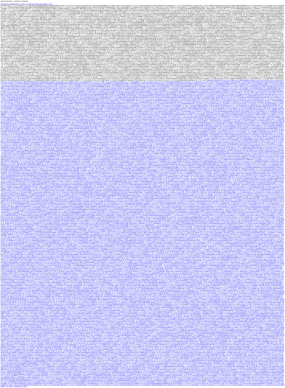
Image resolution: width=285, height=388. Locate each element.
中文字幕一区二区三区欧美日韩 (128, 111)
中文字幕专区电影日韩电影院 (88, 189)
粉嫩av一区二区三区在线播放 (109, 81)
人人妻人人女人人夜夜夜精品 (196, 178)
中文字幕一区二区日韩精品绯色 (221, 81)
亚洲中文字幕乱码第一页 (167, 139)
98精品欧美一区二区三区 (263, 159)
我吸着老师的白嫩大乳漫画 (148, 187)
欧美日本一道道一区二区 (157, 229)
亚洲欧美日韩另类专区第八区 (165, 220)
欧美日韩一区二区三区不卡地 (238, 91)
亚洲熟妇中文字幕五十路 (160, 195)
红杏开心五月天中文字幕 (26, 176)
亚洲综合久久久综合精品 (231, 242)
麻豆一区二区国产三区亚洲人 (225, 164)
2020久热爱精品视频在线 (93, 209)
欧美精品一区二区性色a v (180, 226)
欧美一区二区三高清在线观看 (32, 200)
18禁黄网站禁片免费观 (53, 159)
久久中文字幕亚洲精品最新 (128, 133)
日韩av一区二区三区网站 (64, 235)
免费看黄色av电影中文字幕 (233, 212)
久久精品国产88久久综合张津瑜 (263, 156)
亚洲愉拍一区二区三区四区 (79, 231)
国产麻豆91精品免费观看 (47, 203)
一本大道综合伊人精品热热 (200, 120)
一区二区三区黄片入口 (236, 195)
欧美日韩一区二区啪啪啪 (153, 105)
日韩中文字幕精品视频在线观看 (98, 195)
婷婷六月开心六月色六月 (14, 189)
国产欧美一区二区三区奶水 (264, 95)
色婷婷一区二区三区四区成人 (133, 228)
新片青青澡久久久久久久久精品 (13, 190)
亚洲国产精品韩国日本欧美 (129, 195)
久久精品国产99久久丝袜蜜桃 (123, 88)
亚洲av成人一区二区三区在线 (19, 192)
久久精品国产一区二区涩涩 (51, 162)
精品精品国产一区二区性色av (89, 238)
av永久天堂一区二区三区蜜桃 (166, 170)
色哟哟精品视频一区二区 (210, 123)
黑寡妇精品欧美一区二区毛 (44, 89)
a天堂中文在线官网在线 (54, 176)
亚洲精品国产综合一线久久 (264, 100)
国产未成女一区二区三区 (117, 142)
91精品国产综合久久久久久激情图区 (10, 212)
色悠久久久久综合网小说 (112, 144)
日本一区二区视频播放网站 (17, 109)
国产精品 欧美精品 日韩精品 (274, 127)
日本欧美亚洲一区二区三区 (8, 134)
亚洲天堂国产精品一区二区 (97, 232)
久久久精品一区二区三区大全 (112, 232)
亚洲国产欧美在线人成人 (14, 131)
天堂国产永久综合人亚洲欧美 (138, 156)
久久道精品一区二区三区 (169, 142)
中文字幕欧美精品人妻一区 (173, 137)
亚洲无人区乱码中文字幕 (118, 178)
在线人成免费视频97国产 (77, 136)
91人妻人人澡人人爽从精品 (24, 159)
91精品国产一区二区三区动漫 (22, 120)
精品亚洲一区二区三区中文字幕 (204, 81)
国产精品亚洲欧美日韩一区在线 (214, 127)
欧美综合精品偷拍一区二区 (25, 242)
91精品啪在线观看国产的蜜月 (176, 109)
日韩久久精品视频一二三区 (28, 102)
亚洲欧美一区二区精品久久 (104, 179)
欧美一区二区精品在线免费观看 (41, 214)
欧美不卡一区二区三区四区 (139, 215)
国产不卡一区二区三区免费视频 (120, 196)
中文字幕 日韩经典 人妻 (127, 86)
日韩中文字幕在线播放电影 (259, 182)
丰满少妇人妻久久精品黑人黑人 (187, 229)
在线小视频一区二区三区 (197, 154)
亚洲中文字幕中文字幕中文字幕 (88, 95)
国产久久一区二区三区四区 (223, 221)
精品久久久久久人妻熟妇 (113, 111)
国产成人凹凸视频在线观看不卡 (107, 215)
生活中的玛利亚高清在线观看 (209, 170)
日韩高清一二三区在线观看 (211, 154)
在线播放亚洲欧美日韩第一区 (105, 220)
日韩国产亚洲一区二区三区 (153, 139)
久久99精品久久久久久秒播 (153, 150)
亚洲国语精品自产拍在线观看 (71, 168)
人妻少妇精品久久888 (183, 181)
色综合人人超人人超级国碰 (137, 102)
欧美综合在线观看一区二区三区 (151, 145)
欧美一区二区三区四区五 (33, 136)
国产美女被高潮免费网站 (184, 86)
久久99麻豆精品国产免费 (221, 95)
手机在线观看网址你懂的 (67, 147)
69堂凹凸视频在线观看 (13, 170)
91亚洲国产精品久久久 (255, 105)
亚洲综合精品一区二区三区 (46, 204)
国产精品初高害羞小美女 (123, 114)
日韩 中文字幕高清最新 (36, 179)
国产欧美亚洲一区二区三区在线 (105, 95)
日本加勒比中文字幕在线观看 (124, 240)
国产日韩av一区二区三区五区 (177, 141)
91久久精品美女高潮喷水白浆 (89, 196)
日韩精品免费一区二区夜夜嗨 (225, 123)
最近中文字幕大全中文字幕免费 (120, 214)
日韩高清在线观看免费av (158, 182)
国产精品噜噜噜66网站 (66, 170)
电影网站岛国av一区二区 (88, 109)
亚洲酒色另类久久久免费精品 (218, 139)
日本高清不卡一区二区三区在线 (236, 130)
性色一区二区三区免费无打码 (47, 223)
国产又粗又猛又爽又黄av (82, 154)
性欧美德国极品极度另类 (43, 182)
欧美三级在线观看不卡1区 (65, 125)
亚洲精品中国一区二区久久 (237, 207)
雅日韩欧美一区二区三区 (122, 91)
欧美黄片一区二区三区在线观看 (196, 114)
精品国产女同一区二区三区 (114, 161)
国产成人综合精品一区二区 (111, 128)
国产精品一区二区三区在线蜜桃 (76, 215)
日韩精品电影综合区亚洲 (40, 153)
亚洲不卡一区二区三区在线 (89, 212)
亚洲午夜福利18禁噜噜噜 (53, 154)
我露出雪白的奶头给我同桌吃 (156, 123)
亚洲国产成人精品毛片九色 (144, 111)
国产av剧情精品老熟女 (191, 141)
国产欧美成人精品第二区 (10, 195)
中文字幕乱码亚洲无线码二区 (136, 214)
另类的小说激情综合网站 (266, 81)
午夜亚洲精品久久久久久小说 (47, 226)
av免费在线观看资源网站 (214, 223)
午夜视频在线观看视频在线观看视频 (91, 182)
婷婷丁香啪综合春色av (120, 95)
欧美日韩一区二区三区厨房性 (55, 95)
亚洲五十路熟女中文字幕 (139, 120)
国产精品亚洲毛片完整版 (213, 119)
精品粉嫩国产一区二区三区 (179, 167)
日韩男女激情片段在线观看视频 (200, 134)
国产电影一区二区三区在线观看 (145, 94)
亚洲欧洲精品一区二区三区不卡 (125, 207)
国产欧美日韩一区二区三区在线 (129, 116)
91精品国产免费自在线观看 (248, 147)
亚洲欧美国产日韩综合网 (18, 184)
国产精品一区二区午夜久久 (182, 150)
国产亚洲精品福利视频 (199, 201)
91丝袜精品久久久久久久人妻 (190, 189)
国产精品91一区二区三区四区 (145, 189)
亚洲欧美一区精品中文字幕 (210, 105)
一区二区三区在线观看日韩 (195, 105)
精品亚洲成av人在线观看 (25, 86)
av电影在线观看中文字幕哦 (46, 187)
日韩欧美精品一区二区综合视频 (239, 170)
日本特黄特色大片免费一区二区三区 (231, 142)
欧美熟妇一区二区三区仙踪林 (28, 182)
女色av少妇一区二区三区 (250, 153)
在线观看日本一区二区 (59, 137)
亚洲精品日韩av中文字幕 (46, 165)
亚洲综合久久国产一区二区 (153, 240)
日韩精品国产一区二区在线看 (153, 201)
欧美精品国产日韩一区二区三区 (168, 88)
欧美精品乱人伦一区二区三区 (48, 122)
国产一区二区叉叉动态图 (131, 109)
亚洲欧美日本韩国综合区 (233, 156)
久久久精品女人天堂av (179, 113)
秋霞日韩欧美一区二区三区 (88, 83)
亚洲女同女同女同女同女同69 (139, 127)
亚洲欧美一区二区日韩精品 (31, 109)
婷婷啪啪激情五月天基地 (213, 148)
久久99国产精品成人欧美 (111, 168)
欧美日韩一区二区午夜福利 (167, 145)
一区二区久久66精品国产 (13, 114)
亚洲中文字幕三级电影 (72, 193)
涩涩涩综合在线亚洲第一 (13, 92)
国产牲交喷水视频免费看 (245, 242)
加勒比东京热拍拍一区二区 (220, 109)
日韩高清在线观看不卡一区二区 (28, 206)
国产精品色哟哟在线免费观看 (173, 81)
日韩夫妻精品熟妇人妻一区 (133, 99)
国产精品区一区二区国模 (270, 181)
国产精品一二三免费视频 (66, 128)
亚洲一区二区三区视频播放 (105, 153)
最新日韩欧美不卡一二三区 (169, 215)
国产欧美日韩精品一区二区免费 (170, 210)
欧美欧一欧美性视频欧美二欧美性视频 (220, 232)
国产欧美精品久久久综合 (126, 119)
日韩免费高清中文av (169, 214)
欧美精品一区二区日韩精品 (63, 122)
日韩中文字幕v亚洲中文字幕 (42, 234)
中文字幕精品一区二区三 (110, 198)
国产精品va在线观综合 (57, 168)
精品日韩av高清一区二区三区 (174, 204)
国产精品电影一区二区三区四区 (21, 201)
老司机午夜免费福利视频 (193, 99)
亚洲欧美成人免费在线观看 (40, 176)
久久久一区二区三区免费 (217, 204)
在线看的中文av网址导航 (165, 153)
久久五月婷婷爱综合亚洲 (136, 136)
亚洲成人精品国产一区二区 (21, 148)
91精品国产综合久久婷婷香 (10, 95)
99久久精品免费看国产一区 (177, 106)
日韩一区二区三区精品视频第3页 (216, 85)
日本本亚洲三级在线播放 (194, 167)
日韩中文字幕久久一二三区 (97, 128)
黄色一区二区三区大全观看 (262, 142)
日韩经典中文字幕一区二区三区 (175, 242)
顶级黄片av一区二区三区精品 (62, 198)
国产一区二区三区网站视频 (221, 89)
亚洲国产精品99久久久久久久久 (272, 234)
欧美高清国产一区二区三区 (124, 167)
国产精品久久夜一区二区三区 (171, 133)
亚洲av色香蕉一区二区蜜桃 (147, 179)
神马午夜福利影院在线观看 (179, 125)
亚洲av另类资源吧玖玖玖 (129, 229)
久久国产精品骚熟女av (215, 134)
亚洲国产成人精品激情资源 (24, 128)
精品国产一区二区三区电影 (249, 103)
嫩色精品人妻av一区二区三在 (165, 108)
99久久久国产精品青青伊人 (97, 148)
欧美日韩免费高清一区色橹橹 (120, 238)
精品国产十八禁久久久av (76, 220)
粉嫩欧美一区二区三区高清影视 (254, 234)
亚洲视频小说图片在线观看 (250, 141)
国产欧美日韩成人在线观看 (169, 148)
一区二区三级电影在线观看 (129, 234)
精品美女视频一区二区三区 (42, 196)
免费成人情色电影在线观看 (38, 195)
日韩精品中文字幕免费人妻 (141, 86)
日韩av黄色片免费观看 (221, 228)
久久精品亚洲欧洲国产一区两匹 (91, 106)
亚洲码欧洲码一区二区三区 (230, 120)
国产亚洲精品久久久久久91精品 (142, 186)
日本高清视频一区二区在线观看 (150, 153)
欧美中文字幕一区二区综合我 (96, 186)
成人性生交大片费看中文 (12, 228)
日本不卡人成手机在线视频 (87, 89)
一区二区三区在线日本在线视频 (79, 122)
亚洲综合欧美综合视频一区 (157, 193)
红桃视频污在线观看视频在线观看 (167, 203)
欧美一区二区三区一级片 (136, 108)
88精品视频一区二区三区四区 (237, 83)
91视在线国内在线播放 (169, 164)
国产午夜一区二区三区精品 (108, 88)
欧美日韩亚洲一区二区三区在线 (13, 238)
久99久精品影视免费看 (55, 173)
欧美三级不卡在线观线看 (61, 215)
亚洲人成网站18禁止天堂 (33, 167)
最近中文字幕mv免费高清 (10, 154)
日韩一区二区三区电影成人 (121, 136)
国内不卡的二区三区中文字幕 (255, 164)
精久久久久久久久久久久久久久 (220, 141)
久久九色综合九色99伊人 (255, 162)
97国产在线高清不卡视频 (7, 161)
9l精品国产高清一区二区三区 (184, 203)
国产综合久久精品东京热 (54, 114)
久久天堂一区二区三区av (236, 172)
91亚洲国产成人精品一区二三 (60, 85)
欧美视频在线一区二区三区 (202, 137)
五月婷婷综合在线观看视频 (264, 151)
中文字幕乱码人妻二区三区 (204, 231)
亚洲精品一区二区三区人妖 (155, 164)
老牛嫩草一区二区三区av (231, 85)
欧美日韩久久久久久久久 (115, 218)
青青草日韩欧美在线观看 (209, 128)
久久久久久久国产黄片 (205, 212)
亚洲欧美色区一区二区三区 (81, 147)
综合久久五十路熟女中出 (248, 189)
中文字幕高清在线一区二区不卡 (177, 100)
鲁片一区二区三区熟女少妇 (39, 141)
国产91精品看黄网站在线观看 (94, 235)
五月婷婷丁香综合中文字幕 (65, 133)
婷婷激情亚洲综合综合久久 (196, 214)
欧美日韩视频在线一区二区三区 (44, 137)
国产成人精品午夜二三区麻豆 (225, 237)
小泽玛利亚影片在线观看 (207, 238)
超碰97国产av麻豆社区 (67, 153)
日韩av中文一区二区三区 (276, 159)
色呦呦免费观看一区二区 (275, 200)
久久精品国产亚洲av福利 (39, 86)
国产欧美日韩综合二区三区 (218, 106)
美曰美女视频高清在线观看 (109, 103)
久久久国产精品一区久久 (14, 116)
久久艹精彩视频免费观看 (158, 144)
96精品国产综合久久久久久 (82, 176)
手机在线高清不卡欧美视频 (248, 184)
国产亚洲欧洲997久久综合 (181, 105)
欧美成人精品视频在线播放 (275, 178)
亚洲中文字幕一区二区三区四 (275, 106)
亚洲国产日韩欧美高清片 (143, 131)
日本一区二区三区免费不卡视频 (174, 144)
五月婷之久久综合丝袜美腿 (184, 162)
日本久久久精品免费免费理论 (19, 164)
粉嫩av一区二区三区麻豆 (192, 176)
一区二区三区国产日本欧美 (161, 173)
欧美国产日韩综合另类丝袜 (257, 102)
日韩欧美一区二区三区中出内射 (271, 162)
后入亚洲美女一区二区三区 (192, 158)
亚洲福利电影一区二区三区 (270, 209)
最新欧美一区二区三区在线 (204, 159)
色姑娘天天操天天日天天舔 (90, 203)
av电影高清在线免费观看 (236, 153)
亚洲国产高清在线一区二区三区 (17, 209)
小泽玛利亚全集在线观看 (161, 196)
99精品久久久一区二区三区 (9, 91)
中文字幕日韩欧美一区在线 (257, 134)
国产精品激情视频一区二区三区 (262, 109)
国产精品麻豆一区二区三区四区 (62, 136)
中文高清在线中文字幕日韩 (136, 91)
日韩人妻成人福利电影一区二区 (79, 198)
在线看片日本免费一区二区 (204, 144)
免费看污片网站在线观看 (46, 83)
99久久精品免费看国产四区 (115, 85)
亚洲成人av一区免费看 (45, 123)
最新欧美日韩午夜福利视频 (22, 179)
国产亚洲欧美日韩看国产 (50, 133)
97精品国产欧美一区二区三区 (60, 221)
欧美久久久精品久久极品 (248, 142)
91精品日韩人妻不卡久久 (261, 92)
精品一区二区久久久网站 (142, 193)
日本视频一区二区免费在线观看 (106, 108)
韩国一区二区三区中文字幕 (172, 229)
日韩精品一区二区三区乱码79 (271, 83)
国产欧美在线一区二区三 (150, 220)
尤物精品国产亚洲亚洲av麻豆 (62, 151)
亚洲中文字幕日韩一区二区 (242, 86)
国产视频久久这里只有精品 (246, 215)
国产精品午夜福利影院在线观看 (81, 127)
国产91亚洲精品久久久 (181, 237)
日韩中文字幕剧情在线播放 (118, 158)
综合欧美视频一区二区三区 (24, 154)
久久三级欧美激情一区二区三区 (193, 113)
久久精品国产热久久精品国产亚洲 (269, 122)
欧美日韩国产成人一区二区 (123, 154)
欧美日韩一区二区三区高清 (80, 100)
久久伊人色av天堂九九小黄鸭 (251, 114)
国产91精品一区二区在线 (181, 117)
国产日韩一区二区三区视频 (227, 80)
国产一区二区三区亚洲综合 (30, 172)
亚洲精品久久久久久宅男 (188, 193)
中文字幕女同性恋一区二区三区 (102, 187)
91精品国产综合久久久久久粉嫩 (91, 184)
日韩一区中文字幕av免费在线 (21, 229)
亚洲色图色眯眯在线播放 (195, 217)
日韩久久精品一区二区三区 (16, 123)
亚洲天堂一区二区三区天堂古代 (140, 148)
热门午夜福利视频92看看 (124, 168)
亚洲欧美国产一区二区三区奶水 (167, 130)
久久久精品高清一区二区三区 (209, 111)
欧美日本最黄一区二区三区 (167, 117)
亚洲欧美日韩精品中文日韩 (31, 123)
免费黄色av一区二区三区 (29, 168)
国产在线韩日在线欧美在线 (121, 106)
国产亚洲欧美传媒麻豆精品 (146, 95)
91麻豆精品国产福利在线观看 (30, 106)
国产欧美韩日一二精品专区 (18, 119)
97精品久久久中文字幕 (61, 179)
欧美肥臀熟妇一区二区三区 (151, 91)
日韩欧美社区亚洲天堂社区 (246, 144)
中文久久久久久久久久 (248, 161)
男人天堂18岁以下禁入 (201, 193)
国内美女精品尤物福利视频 (108, 217)
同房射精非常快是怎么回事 (92, 105)
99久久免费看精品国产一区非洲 (202, 165)
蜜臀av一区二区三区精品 (27, 131)
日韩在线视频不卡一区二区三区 (223, 209)
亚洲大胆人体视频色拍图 (108, 224)
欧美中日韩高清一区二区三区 (11, 153)
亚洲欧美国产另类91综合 (12, 176)
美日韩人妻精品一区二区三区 (268, 196)
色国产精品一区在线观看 (63, 217)
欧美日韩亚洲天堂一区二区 (110, 130)
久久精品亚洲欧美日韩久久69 (198, 102)
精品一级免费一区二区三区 (263, 238)
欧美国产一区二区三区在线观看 (260, 242)
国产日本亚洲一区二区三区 (35, 88)
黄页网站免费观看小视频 (203, 198)
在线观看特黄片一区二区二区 (199, 148)
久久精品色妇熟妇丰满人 (229, 193)
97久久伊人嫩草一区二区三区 (136, 226)
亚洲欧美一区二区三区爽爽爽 (220, 159)
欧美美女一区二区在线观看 (170, 147)
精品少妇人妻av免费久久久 (244, 127)
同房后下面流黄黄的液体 (246, 109)
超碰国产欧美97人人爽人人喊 (62, 130)
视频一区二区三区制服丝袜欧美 (176, 158)
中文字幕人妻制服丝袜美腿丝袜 (20, 108)
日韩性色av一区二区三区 (144, 137)
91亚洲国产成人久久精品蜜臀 (268, 113)
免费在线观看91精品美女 (99, 111)
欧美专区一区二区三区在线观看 (232, 92)
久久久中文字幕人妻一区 (224, 117)
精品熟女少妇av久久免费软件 (60, 212)
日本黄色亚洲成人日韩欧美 (139, 190)
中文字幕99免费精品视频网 (110, 120)
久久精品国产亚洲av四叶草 (39, 154)
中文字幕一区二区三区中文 (82, 139)
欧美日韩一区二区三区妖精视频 (173, 159)
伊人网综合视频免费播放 (136, 170)
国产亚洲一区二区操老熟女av (43, 181)
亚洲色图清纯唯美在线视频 (252, 97)
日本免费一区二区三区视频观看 (117, 94)
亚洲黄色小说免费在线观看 (17, 151)
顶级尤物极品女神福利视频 (39, 240)
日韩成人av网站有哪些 (75, 85)
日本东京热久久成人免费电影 (186, 147)
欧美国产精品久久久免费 (251, 218)
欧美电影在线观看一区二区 (85, 116)
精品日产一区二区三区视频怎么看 (80, 195)
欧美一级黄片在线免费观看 (91, 172)
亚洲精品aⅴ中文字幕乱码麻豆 (207, 176)
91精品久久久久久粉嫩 (80, 81)
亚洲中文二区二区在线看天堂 (19, 231)
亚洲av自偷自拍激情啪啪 (220, 240)
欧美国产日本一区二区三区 (24, 240)
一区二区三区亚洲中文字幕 (109, 167)
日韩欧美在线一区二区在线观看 (240, 162)
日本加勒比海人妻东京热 (21, 134)
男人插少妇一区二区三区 (155, 142)
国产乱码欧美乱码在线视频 (211, 181)
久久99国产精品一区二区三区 (215, 131)
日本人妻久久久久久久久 (222, 196)
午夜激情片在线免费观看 (235, 95)
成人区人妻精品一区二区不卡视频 (77, 224)
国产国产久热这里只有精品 (252, 81)
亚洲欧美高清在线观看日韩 (170, 122)
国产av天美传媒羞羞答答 (254, 237)
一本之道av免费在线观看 (162, 224)
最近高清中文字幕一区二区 (172, 198)
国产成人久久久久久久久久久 (169, 201)
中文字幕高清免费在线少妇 (264, 131)
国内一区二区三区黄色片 (84, 161)
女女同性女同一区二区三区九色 (128, 151)
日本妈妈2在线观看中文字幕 (201, 210)
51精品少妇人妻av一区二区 (261, 144)
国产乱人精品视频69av (67, 141)
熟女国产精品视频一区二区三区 (146, 97)
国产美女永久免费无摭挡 (192, 136)
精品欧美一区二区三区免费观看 (29, 193)
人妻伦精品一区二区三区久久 (85, 92)
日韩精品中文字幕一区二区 (123, 175)
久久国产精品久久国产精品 (136, 238)
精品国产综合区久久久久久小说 (55, 158)
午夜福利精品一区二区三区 (145, 223)
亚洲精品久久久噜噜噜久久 (222, 172)
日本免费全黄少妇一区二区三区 (175, 111)
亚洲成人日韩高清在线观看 (36, 133)
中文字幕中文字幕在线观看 (157, 85)
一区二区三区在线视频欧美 (78, 91)
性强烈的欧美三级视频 (52, 175)
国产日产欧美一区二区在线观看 (184, 130)
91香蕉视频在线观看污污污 (127, 182)
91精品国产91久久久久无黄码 (205, 94)
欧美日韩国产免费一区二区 (267, 97)
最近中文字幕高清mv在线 (222, 99)
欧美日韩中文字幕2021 (135, 224)
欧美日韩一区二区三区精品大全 (256, 221)
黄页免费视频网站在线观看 (114, 195)
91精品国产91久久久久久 (56, 116)
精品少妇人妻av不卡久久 (78, 226)
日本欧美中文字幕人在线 (44, 193)
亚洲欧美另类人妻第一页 (31, 130)
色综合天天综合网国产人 (104, 223)
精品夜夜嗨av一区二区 (66, 127)
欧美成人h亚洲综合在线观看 (39, 159)
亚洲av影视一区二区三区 (155, 148)
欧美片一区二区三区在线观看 (138, 114)
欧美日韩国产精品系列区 (40, 92)
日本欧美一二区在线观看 (267, 116)
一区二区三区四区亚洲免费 (244, 148)
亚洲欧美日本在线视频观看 (35, 231)
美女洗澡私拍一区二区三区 (162, 179)
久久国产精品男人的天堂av (245, 133)
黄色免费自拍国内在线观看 (86, 193)
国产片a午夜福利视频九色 (111, 164)
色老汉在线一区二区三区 (8, 232)
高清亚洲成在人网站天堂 (109, 154)
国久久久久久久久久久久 (97, 141)
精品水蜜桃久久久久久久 (123, 81)
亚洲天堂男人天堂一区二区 (180, 153)
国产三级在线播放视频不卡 (23, 144)
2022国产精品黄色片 (131, 94)
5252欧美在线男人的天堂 (59, 117)
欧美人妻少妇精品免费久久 (111, 162)
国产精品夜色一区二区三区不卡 (113, 229)
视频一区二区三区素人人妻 (36, 145)
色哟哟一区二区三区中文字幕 (54, 161)
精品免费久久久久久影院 (111, 127)
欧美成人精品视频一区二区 (204, 229)
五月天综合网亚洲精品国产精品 (62, 237)
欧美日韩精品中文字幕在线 (123, 217)
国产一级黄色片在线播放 (276, 210)
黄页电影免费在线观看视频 (97, 86)
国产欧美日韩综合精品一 (60, 204)
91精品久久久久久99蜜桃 (123, 102)
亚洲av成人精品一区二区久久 (267, 195)
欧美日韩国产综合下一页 (165, 91)
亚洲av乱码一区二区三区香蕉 (71, 95)
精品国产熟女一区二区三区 (193, 187)
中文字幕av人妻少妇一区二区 (160, 92)
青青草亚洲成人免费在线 (196, 181)
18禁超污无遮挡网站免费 (166, 168)
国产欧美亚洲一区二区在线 (68, 114)
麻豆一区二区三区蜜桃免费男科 (146, 141)
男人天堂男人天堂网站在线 (109, 114)
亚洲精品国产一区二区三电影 (108, 145)
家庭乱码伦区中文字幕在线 (238, 113)
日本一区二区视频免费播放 (51, 164)
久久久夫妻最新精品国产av (140, 164)
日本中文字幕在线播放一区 (28, 196)
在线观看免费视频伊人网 (193, 172)
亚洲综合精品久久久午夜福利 (252, 226)
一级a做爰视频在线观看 (103, 206)
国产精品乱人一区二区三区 (94, 175)
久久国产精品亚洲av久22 (243, 206)
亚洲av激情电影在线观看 (7, 229)
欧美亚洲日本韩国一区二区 (217, 103)
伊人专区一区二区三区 (8, 133)
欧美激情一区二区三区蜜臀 (139, 88)
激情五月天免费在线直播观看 (191, 212)
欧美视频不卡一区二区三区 (14, 198)
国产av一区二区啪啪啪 (163, 106)
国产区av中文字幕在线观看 (162, 97)
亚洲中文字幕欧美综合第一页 (118, 117)
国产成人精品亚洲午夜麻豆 (236, 226)
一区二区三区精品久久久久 (276, 154)
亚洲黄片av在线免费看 (90, 156)
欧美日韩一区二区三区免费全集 (250, 203)
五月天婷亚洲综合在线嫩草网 (178, 95)
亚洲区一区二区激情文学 (67, 139)
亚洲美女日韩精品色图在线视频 (195, 125)
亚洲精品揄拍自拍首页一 (203, 106)
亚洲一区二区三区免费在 (213, 150)
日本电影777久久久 (79, 105)
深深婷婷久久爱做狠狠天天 (190, 159)
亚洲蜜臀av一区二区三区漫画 (27, 243)
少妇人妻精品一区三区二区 (44, 168)
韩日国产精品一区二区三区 (247, 136)
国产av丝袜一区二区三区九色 (19, 88)
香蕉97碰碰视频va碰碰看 (52, 134)
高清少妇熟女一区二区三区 (277, 147)
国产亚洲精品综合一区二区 (76, 108)
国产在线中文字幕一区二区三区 (230, 178)
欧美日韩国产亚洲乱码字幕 (131, 137)
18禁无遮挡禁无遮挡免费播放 (269, 105)
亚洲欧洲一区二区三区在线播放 (34, 127)
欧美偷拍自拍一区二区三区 (165, 238)
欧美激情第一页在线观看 (190, 179)
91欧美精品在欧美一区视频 (276, 161)
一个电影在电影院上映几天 (215, 120)
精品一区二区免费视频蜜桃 (103, 89)
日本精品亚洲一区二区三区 (162, 99)
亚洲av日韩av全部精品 (30, 89)
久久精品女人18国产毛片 (182, 128)
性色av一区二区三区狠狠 (275, 120)
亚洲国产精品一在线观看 (95, 133)
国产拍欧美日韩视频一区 (80, 175)
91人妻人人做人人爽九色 (201, 200)
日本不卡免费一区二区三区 (93, 170)
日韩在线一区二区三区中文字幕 (258, 80)
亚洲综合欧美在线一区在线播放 (80, 232)
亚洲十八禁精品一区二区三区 (203, 192)
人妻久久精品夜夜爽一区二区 (97, 234)
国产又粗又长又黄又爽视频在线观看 (127, 192)
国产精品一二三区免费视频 (37, 120)
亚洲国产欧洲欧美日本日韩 (130, 231)
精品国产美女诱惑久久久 (159, 232)
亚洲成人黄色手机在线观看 (76, 206)
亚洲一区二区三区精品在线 (88, 218)
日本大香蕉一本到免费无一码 (210, 145)
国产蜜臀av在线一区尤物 (275, 144)
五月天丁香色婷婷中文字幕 (21, 94)
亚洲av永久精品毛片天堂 (271, 214)
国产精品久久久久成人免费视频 (172, 193)
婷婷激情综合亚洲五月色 (106, 106)
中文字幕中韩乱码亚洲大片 (242, 105)
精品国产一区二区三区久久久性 (22, 161)
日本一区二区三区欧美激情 (57, 196)
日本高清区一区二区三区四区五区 (51, 147)
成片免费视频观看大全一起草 (92, 217)
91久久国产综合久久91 (52, 86)
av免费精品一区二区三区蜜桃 (112, 86)
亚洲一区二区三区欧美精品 (104, 178)
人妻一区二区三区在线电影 (99, 161)
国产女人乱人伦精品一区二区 (221, 94)
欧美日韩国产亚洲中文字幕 (257, 186)
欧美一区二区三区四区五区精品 (37, 94)
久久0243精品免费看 (6, 108)
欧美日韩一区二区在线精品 (225, 224)
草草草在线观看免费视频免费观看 (99, 94)
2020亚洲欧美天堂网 (40, 175)
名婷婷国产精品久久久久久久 (68, 94)
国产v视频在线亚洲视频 (100, 193)
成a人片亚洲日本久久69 (61, 203)
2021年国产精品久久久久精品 (50, 88)
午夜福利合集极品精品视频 (194, 108)
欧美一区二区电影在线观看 (42, 189)
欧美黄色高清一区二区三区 (149, 106)
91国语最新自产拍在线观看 (16, 113)
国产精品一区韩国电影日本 (223, 91)
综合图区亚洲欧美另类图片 (181, 170)
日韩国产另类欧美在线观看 (39, 139)
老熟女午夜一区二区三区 (103, 203)
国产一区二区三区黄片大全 (269, 99)
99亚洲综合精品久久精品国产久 (108, 102)
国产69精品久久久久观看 (75, 99)
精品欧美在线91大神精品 (33, 165)
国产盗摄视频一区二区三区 (176, 94)
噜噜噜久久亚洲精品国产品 (200, 122)
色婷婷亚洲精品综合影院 (46, 200)
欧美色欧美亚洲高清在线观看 (156, 198)
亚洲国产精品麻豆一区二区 (265, 85)
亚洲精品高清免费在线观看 (15, 99)
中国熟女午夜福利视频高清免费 (17, 167)
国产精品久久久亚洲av (68, 192)
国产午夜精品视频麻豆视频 (221, 175)
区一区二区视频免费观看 (150, 108)
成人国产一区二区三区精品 (215, 200)
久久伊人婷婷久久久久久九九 (67, 86)
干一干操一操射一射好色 (247, 92)
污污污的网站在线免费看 (158, 137)
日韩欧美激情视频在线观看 (24, 105)
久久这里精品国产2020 (203, 133)
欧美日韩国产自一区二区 (183, 88)
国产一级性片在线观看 (98, 168)
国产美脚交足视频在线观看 (15, 218)
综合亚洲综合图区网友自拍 (13, 175)
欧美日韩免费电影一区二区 (77, 113)
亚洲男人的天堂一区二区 (137, 175)
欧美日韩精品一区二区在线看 (115, 92)
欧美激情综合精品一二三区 (31, 226)
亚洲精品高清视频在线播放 (146, 158)
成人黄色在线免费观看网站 (268, 167)
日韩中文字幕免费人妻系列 (132, 178)
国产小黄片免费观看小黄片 (9, 240)
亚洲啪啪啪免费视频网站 (61, 224)
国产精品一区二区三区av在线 (171, 165)
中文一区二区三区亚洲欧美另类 (48, 167)
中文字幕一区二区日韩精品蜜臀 (171, 186)
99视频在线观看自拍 (212, 162)
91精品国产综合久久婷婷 (7, 148)
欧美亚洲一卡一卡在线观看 (125, 164)
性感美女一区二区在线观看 (167, 119)
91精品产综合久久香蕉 (65, 97)
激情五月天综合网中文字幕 (223, 217)
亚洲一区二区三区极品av (188, 204)
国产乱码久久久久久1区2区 (67, 120)
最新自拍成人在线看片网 (216, 133)
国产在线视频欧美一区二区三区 (252, 116)
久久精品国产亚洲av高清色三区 (112, 122)
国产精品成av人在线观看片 (111, 159)
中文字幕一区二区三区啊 (8, 144)
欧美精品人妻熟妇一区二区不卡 (172, 103)
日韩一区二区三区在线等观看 (104, 189)
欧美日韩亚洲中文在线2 (238, 111)
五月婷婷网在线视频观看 (123, 176)
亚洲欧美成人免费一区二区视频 (239, 221)
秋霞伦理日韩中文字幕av (174, 92)
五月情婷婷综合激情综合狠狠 (162, 95)
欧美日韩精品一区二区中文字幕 (255, 91)
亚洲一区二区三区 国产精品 (207, 95)
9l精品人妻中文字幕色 (123, 130)
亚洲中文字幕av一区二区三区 (75, 106)
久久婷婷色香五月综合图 (45, 106)
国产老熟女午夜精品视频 (29, 85)
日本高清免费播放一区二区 (30, 99)
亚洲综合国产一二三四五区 (208, 91)
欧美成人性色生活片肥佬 (60, 142)
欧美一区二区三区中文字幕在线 (19, 103)
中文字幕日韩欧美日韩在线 (169, 102)
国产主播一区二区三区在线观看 (59, 99)
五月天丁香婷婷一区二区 (134, 153)
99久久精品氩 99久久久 (11, 186)
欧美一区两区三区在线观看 (46, 142)
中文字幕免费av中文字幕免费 (148, 178)
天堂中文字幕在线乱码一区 (192, 234)
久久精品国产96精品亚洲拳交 (263, 184)
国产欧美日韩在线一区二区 (200, 156)
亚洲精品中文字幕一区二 (204, 141)
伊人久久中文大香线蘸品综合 (160, 161)
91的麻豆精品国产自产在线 (270, 170)
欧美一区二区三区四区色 (120, 172)
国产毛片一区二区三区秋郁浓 (75, 179)
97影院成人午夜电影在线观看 (141, 200)
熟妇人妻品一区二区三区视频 (12, 102)
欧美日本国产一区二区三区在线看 (81, 97)
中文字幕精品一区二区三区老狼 (265, 176)
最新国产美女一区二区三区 (64, 167)
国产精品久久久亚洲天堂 (53, 170)
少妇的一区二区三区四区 (161, 109)
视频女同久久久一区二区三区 (240, 108)
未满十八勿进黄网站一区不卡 (45, 172)
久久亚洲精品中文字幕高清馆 (210, 168)
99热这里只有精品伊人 (247, 235)
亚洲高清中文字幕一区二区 (120, 153)
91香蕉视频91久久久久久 (91, 153)
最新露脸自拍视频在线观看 (68, 176)
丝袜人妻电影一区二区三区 (155, 86)
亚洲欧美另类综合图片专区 (182, 145)
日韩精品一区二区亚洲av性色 (228, 148)
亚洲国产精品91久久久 (104, 142)
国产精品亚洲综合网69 (26, 139)
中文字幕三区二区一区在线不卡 (206, 83)
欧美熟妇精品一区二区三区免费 (192, 111)
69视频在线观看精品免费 (187, 103)
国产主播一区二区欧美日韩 (273, 190)
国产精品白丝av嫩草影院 (264, 89)
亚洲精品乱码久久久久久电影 (102, 117)
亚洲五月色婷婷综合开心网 (37, 201)
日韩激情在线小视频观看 (127, 147)
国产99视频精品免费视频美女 (69, 161)
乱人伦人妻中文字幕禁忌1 (173, 223)
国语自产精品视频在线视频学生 (62, 165)
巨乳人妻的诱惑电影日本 (116, 137)
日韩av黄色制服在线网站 (236, 196)
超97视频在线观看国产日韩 (180, 114)
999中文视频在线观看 (41, 97)
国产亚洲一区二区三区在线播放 (81, 134)
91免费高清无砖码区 (156, 186)
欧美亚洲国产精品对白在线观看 (266, 217)
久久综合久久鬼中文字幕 (87, 85)
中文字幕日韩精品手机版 (261, 120)
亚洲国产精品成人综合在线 (75, 203)
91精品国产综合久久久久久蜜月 (262, 193)
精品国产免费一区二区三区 (223, 97)
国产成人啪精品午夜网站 (148, 228)
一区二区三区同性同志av (211, 88)
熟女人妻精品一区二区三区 (47, 215)
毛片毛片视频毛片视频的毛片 (137, 150)
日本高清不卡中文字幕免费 (72, 181)
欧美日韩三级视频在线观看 (22, 133)
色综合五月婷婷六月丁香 (206, 234)
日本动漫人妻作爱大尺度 (143, 231)
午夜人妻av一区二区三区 (166, 105)
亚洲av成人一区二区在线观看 (223, 100)
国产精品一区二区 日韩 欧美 (39, 158)
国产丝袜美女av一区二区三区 (122, 125)
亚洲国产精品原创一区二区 (267, 224)
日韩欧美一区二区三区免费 (255, 150)
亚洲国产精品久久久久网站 (233, 147)
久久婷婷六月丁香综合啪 (237, 100)
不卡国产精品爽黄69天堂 (83, 94)
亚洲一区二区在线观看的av (223, 113)
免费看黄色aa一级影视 (95, 114)
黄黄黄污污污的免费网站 (81, 144)
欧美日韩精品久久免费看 (227, 134)
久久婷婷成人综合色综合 (13, 193)
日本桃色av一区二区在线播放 (15, 83)
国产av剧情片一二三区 (54, 92)
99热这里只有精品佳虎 (178, 91)
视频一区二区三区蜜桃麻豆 (266, 137)
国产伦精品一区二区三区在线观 (63, 226)
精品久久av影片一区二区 (239, 224)
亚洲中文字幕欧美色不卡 (174, 116)
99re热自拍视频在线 (127, 100)
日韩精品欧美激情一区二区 (154, 162)
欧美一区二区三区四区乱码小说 (235, 151)
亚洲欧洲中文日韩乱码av (224, 181)
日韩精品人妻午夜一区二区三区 (156, 81)
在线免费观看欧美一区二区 (70, 116)
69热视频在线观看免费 (36, 91)
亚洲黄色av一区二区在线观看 (248, 131)
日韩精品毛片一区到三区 (260, 215)
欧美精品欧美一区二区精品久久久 (111, 133)
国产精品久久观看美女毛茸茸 (94, 165)
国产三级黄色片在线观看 (192, 95)
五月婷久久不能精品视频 (186, 186)
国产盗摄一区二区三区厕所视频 (244, 193)
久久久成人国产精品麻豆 (62, 113)
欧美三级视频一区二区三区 (151, 167)
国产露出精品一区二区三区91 (16, 178)
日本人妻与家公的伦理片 (268, 237)
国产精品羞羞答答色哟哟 (203, 92)
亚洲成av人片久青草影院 (251, 158)
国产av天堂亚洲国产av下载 (110, 165)
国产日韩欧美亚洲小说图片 (228, 190)
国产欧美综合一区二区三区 (50, 100)
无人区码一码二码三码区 (93, 125)
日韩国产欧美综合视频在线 (105, 238)
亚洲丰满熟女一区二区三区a (98, 134)
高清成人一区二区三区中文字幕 (10, 173)
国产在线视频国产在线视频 (157, 131)
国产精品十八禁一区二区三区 (209, 108)
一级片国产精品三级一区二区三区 (179, 178)
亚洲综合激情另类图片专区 (151, 130)
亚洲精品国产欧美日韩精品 (32, 224)
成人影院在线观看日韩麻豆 (75, 102)
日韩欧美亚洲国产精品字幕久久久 (110, 151)
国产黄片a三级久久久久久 (184, 148)
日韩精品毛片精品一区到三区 (135, 172)
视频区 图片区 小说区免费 (54, 148)
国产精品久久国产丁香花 (260, 235)
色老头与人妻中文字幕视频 (209, 220)
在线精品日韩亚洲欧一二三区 (195, 153)
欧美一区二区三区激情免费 (271, 164)
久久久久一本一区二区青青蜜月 (15, 204)
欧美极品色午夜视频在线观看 (178, 97)
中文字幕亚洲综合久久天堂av (259, 127)
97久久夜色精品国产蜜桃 (255, 88)
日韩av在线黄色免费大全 (107, 136)
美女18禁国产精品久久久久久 (116, 204)
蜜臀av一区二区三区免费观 (24, 162)
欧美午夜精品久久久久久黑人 (195, 224)
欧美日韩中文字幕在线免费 (259, 229)
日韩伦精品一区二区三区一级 (94, 130)
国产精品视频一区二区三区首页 (171, 120)
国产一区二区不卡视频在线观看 (48, 209)
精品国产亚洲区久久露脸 (17, 89)
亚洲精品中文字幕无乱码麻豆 (176, 83)
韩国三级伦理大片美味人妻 (241, 150)
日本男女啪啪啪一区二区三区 (144, 144)
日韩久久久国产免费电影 (60, 102)
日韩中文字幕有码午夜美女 (24, 141)
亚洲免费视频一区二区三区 (224, 108)
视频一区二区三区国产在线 (51, 103)
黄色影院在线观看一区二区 (25, 95)
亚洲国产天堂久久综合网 (273, 223)
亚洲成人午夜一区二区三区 (252, 111)
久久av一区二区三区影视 (267, 204)
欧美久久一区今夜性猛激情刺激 (121, 156)
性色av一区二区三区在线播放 (181, 217)
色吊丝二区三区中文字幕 (195, 168)
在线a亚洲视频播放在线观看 (126, 162)
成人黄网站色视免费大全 (142, 142)
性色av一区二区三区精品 (141, 198)
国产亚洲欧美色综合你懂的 (253, 113)
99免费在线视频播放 (237, 114)
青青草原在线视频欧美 (207, 89)
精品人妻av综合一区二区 (181, 164)
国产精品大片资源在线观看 (122, 108)
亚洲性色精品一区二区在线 (213, 206)
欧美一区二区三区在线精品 (100, 92)
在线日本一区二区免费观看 (198, 86)
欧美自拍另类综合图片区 (258, 148)
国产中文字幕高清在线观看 (65, 103)
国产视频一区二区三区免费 (129, 181)
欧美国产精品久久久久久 (178, 187)
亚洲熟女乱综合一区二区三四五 (58, 182)
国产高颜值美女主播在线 (101, 85)
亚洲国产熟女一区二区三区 (235, 176)
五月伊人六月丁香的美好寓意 (102, 228)
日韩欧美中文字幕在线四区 (67, 144)
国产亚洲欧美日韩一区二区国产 (159, 192)
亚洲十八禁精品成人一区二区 (138, 125)
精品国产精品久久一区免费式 (71, 111)
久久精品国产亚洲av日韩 (79, 103)
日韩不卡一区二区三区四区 (234, 179)
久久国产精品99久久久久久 (227, 86)
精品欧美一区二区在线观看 (31, 223)
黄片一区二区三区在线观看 (16, 210)
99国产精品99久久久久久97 (154, 156)
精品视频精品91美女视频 (170, 123)
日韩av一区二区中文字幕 (181, 214)
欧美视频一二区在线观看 (144, 192)
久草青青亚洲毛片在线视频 (222, 83)
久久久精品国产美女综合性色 (124, 235)
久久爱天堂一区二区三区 (150, 217)
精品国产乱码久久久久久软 (250, 89)
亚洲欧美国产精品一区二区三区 (124, 103)
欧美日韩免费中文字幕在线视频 (10, 86)
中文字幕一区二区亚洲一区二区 (76, 142)
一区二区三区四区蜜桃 (208, 240)
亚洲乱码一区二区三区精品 (236, 99)
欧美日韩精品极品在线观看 (73, 218)
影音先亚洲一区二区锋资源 (251, 94)
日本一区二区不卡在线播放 (241, 88)
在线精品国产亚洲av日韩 (34, 81)
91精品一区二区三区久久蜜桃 (237, 220)
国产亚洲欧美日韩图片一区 (109, 235)
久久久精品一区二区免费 (11, 181)
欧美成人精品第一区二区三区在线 (114, 141)
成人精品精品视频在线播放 (219, 151)
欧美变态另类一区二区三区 (122, 150)
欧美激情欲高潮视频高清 (205, 116)
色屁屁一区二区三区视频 (13, 196)
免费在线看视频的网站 (233, 144)
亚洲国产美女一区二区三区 (173, 232)
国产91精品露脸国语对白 (216, 92)
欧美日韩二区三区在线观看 (68, 154)
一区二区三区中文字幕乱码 (27, 212)
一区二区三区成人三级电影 (198, 215)
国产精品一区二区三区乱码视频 (202, 130)
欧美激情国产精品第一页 (255, 145)
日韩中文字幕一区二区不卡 (275, 92)
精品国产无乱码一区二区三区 (272, 134)
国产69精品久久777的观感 (120, 220)
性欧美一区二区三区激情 (66, 134)
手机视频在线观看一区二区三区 (16, 100)
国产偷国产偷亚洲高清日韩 (94, 224)
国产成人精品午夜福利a (100, 131)
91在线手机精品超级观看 (207, 167)
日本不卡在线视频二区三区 (90, 108)
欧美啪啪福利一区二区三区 (184, 134)
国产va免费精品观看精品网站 (46, 130)
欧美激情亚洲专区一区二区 (274, 182)
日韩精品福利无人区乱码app (242, 134)
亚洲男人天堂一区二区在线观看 (201, 139)
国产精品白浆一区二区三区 (96, 122)
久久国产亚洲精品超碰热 (253, 128)
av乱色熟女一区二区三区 (8, 111)
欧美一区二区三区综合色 (204, 151)
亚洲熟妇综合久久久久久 (271, 221)
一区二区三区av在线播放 (250, 172)
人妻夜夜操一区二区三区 (90, 220)
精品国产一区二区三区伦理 (173, 182)
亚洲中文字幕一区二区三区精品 (178, 99)
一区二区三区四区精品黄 (103, 158)
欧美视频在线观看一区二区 (89, 158)
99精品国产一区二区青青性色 (235, 137)
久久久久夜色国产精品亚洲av (207, 97)
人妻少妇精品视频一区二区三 (177, 228)
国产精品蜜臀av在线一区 (17, 207)
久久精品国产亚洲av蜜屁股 (24, 186)
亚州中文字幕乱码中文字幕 (219, 144)
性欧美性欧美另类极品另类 (8, 158)
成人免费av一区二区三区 (42, 116)
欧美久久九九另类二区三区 (175, 196)
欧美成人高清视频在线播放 (246, 178)
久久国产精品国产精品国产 (210, 117)
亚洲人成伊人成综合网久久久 (16, 147)
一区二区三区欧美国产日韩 (203, 204)
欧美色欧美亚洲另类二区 (141, 134)
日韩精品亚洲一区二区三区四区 (97, 144)
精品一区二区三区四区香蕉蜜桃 (143, 182)
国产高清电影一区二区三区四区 (29, 117)
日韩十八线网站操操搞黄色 (104, 196)
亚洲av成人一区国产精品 (196, 145)
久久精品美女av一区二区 (209, 217)
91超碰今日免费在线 (119, 99)
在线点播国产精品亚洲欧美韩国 (49, 125)
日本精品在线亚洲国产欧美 (52, 242)
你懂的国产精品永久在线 (74, 83)
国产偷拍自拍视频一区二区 (193, 100)
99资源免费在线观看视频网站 (252, 167)
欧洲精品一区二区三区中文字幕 (232, 103)
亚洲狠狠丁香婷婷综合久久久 (92, 136)
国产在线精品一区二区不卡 (40, 111)
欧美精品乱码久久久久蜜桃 (186, 210)
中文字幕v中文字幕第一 (242, 145)
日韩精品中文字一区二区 (114, 210)
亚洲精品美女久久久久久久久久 (37, 134)
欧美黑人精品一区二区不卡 (160, 116)
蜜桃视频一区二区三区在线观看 (81, 162)
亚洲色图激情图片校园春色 (209, 164)
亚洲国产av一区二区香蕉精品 (190, 151)
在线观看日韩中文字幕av (118, 109)
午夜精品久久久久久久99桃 (91, 223)
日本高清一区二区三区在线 (183, 142)
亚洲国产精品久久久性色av (255, 108)
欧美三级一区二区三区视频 (249, 176)
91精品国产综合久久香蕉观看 (130, 97)
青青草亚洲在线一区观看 (190, 83)
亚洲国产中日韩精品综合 (110, 192)
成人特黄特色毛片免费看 (150, 172)
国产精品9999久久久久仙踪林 (193, 89)
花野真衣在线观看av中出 (71, 234)
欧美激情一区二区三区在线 (187, 200)
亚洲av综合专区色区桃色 (184, 123)
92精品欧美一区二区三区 (63, 145)
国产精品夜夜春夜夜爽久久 (31, 151)
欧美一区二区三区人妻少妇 (158, 206)
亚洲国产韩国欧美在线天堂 (56, 228)
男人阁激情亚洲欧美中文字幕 (67, 159)
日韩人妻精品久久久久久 (205, 109)
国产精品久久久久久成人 (143, 85)
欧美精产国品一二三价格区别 (103, 109)
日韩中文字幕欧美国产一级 (186, 156)
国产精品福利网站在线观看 (225, 111)
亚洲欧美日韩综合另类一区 (106, 99)
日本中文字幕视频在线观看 (269, 88)
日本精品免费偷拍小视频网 (208, 99)
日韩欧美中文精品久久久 (73, 89)
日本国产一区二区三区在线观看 (158, 151)
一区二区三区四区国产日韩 (199, 119)
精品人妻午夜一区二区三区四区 (141, 100)
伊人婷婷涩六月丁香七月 (82, 114)
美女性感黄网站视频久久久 (100, 210)
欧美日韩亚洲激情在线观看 (217, 235)
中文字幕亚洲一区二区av (209, 153)
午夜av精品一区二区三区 (152, 88)
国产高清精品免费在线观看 (18, 203)
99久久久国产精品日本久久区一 (244, 190)
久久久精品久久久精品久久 (40, 95)
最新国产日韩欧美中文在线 (152, 226)
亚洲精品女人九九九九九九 (46, 119)
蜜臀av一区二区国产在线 (53, 139)
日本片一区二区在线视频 (220, 238)
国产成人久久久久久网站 (49, 184)
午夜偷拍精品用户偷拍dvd (26, 153)
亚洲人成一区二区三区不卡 (10, 137)
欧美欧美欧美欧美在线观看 (140, 184)
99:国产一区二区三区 (78, 153)
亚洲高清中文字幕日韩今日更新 (181, 154)
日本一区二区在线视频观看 (48, 156)
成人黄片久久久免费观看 (60, 119)
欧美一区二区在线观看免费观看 (221, 116)
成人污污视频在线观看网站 (242, 80)
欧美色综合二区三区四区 (243, 125)
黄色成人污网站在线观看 (15, 106)
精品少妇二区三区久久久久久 (172, 131)
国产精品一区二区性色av (179, 175)
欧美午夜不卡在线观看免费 (83, 159)
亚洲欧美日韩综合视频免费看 (40, 173)
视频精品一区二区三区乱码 (235, 187)
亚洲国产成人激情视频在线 (86, 131)
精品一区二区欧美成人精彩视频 (24, 111)
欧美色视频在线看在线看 (181, 240)
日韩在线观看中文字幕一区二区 (100, 242)
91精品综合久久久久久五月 (59, 89)
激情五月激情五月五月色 (223, 170)
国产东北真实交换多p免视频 (267, 168)
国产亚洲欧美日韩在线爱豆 (145, 92)
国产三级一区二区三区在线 (145, 116)
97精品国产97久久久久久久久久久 (173, 235)
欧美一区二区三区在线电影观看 (251, 187)
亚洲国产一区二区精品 (58, 181)
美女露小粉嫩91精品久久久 (237, 167)
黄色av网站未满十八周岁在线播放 (93, 190)
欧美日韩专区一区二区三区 (237, 218)
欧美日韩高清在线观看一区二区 (190, 195)
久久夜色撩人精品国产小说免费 (91, 207)
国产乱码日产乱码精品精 (47, 178)
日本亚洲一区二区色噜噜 (172, 206)
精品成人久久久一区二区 (167, 240)
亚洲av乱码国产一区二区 (127, 161)
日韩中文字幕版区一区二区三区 (151, 117)
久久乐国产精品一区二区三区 (184, 127)
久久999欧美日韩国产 (134, 196)
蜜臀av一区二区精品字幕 (46, 136)
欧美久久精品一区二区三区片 (40, 105)
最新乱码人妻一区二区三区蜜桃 (26, 181)
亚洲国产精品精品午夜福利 (141, 210)
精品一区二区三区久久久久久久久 (60, 123)
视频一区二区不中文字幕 (264, 158)
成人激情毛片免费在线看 (250, 151)
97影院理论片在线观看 (138, 167)
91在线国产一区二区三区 (212, 86)
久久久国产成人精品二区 (30, 210)
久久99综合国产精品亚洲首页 (87, 214)
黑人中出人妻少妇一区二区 (188, 81)
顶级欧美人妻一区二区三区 (174, 195)
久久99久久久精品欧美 (53, 97)
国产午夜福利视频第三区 (209, 113)
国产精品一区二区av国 (197, 123)
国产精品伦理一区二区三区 (68, 173)
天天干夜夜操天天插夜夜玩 (175, 151)
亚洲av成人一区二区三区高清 (78, 130)
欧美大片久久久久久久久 (90, 179)
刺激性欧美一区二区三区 (183, 102)
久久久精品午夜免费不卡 (82, 148)
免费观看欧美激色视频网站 (48, 150)
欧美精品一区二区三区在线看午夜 (111, 182)
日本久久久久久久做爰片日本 (274, 80)
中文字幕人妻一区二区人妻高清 (112, 147)
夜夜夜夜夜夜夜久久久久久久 (114, 231)
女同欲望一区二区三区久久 (107, 113)
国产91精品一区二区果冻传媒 (190, 161)
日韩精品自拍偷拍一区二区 (230, 133)
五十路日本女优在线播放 (140, 119)
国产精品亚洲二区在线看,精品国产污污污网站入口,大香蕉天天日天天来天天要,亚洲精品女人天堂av (26, 4)
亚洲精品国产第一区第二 (95, 154)
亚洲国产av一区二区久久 (176, 179)
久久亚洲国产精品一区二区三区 (137, 105)
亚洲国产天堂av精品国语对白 (132, 89)
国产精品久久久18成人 (114, 119)
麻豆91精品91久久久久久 (122, 105)
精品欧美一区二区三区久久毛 (228, 214)
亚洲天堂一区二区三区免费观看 (149, 89)
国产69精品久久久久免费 (192, 97)
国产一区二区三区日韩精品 (191, 109)
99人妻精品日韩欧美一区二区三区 (249, 192)
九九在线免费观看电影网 (76, 207)
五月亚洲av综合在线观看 (33, 209)
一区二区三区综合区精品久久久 (113, 100)
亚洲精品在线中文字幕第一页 (49, 81)
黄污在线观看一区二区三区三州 (29, 220)
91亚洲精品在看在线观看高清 (81, 128)
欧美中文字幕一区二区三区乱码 (232, 131)
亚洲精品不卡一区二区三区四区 (174, 218)
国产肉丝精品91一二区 (164, 89)
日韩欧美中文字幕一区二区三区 (260, 154)
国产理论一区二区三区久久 (147, 99)
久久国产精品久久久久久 (19, 136)
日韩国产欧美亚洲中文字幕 (258, 206)
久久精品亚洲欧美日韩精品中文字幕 (74, 190)
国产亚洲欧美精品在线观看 (154, 215)
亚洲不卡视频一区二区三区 (142, 122)
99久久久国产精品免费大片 (236, 141)
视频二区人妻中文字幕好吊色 (152, 113)
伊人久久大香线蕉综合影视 (159, 111)
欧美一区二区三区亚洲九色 (215, 122)
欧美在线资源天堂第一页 (273, 86)
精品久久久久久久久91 (242, 204)
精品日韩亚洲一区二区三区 (95, 120)
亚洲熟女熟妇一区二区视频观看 (156, 159)
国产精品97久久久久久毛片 (93, 81)
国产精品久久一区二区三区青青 (91, 221)
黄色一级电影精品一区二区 (156, 133)
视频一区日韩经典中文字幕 (46, 109)
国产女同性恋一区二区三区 (255, 170)
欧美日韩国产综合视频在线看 (207, 226)
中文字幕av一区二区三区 (107, 125)
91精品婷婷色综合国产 (35, 150)
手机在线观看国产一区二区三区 (139, 81)
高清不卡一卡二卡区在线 (155, 210)
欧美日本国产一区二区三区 (185, 122)
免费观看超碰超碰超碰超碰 (262, 161)
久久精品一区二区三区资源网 (224, 128)
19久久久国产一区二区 (187, 120)
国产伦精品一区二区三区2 (163, 178)
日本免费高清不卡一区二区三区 (143, 161)
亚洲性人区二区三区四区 (264, 192)
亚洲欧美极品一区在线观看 (100, 116)
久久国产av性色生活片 (89, 137)
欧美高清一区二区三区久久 (140, 103)
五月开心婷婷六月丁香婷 (187, 131)
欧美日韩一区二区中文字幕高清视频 (219, 207)
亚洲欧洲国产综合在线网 (268, 123)
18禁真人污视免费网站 (191, 106)
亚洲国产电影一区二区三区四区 (68, 92)
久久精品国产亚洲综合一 (135, 106)
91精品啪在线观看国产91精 (249, 139)
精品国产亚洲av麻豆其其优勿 (229, 223)
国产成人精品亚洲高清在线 (94, 103)
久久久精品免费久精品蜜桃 (75, 204)
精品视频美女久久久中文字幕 (275, 215)
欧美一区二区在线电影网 (10, 105)
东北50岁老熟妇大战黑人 (142, 133)
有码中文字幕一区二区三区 (125, 120)
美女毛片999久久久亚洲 (192, 175)
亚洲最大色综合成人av (219, 136)
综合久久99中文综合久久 (221, 158)
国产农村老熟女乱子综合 (169, 127)
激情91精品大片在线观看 (189, 144)
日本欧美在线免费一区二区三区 (17, 165)
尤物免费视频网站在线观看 (64, 231)
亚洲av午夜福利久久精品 (236, 116)
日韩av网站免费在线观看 (156, 122)
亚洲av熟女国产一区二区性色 (29, 198)
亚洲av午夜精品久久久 (142, 159)
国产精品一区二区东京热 (109, 139)
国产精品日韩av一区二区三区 (272, 148)
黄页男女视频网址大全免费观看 (139, 123)
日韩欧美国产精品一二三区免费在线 (248, 85)
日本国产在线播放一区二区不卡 (131, 218)
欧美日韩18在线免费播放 (200, 131)
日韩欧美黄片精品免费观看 (72, 214)
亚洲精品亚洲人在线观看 (125, 128)
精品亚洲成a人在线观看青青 (135, 203)
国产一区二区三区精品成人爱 (96, 198)
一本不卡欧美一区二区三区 (202, 103)
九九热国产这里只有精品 (146, 83)
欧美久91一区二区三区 (6, 217)
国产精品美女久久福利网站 (52, 144)
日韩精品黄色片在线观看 (223, 153)
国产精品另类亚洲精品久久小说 (46, 220)
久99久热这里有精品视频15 (219, 212)
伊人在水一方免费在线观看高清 (33, 184)
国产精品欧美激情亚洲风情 (165, 136)
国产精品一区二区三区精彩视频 (20, 150)
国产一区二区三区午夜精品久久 (228, 125)
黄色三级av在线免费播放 (90, 206)
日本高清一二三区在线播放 (39, 170)
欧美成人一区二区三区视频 (269, 165)
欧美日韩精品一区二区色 (203, 182)
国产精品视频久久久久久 (253, 168)
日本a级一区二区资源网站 (206, 175)
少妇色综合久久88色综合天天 (198, 150)
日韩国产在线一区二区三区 (93, 88)
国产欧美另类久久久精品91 (52, 120)
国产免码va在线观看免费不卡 (14, 142)
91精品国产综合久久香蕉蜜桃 (109, 123)
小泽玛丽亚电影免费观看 (239, 123)
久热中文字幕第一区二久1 (103, 212)
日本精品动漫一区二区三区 (161, 83)
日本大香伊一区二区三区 (127, 186)
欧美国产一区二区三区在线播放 (186, 207)
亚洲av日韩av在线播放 (186, 85)
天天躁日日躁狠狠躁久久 (274, 235)
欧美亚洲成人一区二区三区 (170, 86)
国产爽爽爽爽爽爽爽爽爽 (74, 212)
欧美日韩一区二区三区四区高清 (74, 137)
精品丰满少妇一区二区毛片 (272, 102)
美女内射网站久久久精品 (60, 187)
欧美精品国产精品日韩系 (124, 165)
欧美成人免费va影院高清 (57, 190)
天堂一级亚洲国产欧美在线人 (72, 196)
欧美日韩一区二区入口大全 (152, 168)
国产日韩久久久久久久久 (190, 242)
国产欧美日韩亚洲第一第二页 (17, 130)
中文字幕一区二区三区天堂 (208, 100)
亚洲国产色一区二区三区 (156, 200)
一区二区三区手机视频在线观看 (240, 181)
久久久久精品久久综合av (86, 111)
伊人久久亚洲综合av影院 (156, 128)
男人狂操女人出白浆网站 (165, 125)
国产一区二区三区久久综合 (44, 218)
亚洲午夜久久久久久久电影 (64, 209)
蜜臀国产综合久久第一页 (207, 187)
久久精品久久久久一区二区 (71, 228)
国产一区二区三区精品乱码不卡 (253, 99)
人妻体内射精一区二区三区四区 (90, 102)
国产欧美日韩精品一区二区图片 (257, 86)
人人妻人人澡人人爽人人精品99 (190, 116)
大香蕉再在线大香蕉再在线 (170, 207)
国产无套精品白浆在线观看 (218, 229)
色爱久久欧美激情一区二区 (238, 81)
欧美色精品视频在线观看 (190, 218)
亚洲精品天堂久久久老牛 (65, 88)
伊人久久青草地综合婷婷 (117, 83)
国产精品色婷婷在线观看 (76, 184)
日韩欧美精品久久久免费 (96, 176)
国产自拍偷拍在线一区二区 (38, 144)
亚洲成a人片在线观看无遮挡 (132, 83)
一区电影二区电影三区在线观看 (213, 142)
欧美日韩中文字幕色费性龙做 (61, 207)
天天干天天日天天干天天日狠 (108, 207)
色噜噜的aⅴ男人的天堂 (179, 238)
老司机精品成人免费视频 (239, 168)
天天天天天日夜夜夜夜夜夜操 (252, 232)
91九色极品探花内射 (87, 204)
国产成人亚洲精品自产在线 (225, 168)
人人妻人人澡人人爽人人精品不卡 (73, 158)
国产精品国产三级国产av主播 (236, 173)
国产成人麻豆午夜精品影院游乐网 (159, 100)
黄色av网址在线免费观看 (137, 154)
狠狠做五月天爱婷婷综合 (214, 186)
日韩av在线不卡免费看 (35, 108)
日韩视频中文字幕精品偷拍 (232, 210)
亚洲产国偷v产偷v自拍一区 (252, 175)
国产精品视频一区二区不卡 (178, 89)
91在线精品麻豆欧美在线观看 (23, 158)
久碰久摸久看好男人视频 (81, 120)
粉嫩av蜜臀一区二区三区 (262, 147)
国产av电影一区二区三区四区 (185, 201)
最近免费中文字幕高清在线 (119, 179)
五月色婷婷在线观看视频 (44, 99)
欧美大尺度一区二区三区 (21, 145)
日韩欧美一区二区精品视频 (273, 117)
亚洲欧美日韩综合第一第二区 (35, 103)
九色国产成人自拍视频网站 (189, 92)
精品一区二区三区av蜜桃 (143, 234)
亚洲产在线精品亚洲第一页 (234, 139)
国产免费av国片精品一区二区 (268, 175)
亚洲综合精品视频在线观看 (79, 209)
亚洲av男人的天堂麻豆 (212, 114)
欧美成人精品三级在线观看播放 (82, 141)
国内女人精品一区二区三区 (152, 154)
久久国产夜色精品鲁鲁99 (10, 141)
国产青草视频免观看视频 (165, 167)
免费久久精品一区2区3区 (152, 114)
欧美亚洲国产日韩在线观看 (266, 179)
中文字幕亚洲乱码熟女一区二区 (218, 137)
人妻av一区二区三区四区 (140, 207)
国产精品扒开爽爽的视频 (229, 127)
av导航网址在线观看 (131, 212)
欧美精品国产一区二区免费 (244, 223)
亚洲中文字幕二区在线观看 (270, 108)
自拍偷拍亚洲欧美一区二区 (200, 85)
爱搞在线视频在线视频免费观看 (269, 128)
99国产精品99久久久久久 (78, 88)
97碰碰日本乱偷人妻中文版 (122, 113)
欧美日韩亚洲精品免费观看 (260, 106)
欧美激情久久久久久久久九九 (253, 165)
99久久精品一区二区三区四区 (173, 231)
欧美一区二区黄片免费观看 (103, 83)
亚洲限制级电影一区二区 (159, 223)
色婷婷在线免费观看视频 (115, 181)
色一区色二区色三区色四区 (238, 97)
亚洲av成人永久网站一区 (89, 119)
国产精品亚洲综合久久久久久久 (226, 105)
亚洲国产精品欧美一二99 (13, 117)
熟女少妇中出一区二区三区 (226, 88)
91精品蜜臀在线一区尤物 (54, 153)
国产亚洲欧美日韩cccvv (133, 95)
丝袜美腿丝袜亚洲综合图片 (154, 237)
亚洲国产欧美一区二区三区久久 (153, 102)
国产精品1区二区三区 (250, 100)
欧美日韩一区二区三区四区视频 (98, 97)
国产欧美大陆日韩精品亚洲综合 (79, 229)
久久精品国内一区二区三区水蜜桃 (106, 91)
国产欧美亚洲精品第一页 (166, 226)
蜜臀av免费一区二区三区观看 (162, 221)
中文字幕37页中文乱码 (122, 145)
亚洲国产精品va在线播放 (245, 106)
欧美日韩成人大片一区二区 (28, 97)
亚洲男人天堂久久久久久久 (96, 240)
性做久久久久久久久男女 (45, 238)
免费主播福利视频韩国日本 (222, 167)
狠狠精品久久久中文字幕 (225, 162)
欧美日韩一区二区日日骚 (125, 127)
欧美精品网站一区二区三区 (107, 209)
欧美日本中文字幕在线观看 (124, 139)
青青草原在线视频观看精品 (235, 159)
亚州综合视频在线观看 (167, 113)
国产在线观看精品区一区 (249, 159)
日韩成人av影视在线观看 (237, 232)
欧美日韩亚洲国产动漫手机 (61, 200)
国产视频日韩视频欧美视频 (60, 83)
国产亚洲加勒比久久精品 (262, 228)
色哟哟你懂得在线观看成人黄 (35, 164)
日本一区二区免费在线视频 (249, 95)
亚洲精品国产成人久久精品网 (103, 214)
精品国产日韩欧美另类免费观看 (90, 99)
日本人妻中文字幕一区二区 (71, 210)
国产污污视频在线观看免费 (150, 170)
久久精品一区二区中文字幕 (66, 162)
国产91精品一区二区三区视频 (65, 81)
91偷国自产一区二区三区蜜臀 (77, 123)
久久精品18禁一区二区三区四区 (95, 164)
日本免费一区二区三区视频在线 (254, 83)
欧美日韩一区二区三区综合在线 (15, 226)
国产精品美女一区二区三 (253, 224)
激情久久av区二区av (130, 142)
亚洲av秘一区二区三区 (11, 159)
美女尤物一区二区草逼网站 (206, 195)
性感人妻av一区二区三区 (129, 85)
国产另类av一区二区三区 (188, 235)
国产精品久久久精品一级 (30, 113)
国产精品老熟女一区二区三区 (226, 154)
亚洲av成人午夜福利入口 (18, 127)
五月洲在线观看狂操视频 (187, 223)
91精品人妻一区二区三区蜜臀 (156, 103)
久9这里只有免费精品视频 (29, 116)
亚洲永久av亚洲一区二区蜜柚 (75, 119)
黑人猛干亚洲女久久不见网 (216, 210)
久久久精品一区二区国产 (166, 154)
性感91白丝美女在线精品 (160, 158)
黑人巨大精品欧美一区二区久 (214, 102)
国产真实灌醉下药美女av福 (97, 127)
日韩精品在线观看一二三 (232, 192)
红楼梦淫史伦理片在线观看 (124, 148)
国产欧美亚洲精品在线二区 (138, 209)
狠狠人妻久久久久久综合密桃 (267, 203)
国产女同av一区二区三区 (64, 91)
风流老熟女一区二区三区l (272, 206)
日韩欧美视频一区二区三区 (144, 242)
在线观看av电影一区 (102, 119)
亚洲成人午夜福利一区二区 (255, 209)
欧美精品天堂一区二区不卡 (130, 141)
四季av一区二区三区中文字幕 (270, 130)
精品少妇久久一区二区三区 (93, 145)
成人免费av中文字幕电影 (179, 108)
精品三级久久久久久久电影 (122, 170)
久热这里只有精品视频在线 (234, 189)
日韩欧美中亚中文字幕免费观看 (127, 144)
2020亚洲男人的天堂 (91, 91)
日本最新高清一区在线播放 (247, 156)
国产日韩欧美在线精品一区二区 (96, 100)
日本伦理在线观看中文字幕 (155, 127)
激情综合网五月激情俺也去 (54, 141)
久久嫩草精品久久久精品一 (101, 204)
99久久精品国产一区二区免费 (80, 133)
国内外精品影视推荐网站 (91, 142)
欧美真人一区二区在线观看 (126, 134)
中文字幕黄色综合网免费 (77, 151)
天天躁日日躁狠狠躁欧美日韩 (155, 165)
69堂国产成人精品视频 (26, 114)
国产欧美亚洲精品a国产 (110, 176)
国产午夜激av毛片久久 (68, 105)
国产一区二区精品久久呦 (187, 232)
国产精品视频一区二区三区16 (251, 137)
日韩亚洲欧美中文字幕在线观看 (249, 179)
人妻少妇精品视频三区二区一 (231, 215)
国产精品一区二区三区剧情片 (135, 220)
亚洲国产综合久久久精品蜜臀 (84, 173)
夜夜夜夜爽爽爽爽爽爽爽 (141, 147)
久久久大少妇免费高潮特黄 (114, 193)
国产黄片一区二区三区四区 (94, 167)
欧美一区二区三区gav (30, 221)
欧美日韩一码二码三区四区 (215, 193)
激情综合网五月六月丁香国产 (134, 117)
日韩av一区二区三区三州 (87, 117)
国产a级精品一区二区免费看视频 (34, 100)
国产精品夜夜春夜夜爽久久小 (192, 91)
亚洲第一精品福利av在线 (92, 215)
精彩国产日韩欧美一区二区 (97, 192)
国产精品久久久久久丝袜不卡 (44, 85)
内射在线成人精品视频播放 (178, 221)
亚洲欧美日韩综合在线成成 (195, 117)
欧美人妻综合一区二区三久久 (266, 141)
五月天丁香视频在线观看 (138, 168)
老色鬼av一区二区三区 (132, 189)
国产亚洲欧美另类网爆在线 (275, 125)
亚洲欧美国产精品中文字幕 (252, 198)
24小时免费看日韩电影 (17, 187)
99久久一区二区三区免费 (127, 122)
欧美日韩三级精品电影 (152, 125)
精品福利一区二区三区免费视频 (188, 133)
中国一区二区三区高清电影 (65, 100)
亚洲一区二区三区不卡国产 (73, 117)
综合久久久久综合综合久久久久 (94, 200)
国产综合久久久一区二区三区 (17, 125)
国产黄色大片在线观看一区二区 (91, 243)
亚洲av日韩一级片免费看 (23, 91)
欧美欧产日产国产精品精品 (62, 223)
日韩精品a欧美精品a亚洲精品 (172, 85)
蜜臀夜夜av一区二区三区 (161, 228)
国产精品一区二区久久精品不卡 (113, 234)
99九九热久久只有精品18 (150, 176)
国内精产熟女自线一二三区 (230, 200)
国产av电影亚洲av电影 (221, 176)
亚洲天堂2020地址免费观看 (169, 162)
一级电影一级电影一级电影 (13, 97)
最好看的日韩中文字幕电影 (50, 91)
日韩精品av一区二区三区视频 (275, 133)
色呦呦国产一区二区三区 (36, 229)
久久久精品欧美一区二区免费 (55, 111)
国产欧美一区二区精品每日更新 (207, 196)
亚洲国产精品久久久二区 (31, 119)
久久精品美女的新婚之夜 (194, 209)
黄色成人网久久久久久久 (112, 134)
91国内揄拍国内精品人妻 (130, 92)
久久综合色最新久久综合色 (236, 89)
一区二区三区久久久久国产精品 (239, 117)
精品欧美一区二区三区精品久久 (159, 212)
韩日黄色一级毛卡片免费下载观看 (183, 139)
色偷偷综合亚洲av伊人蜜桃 (161, 94)
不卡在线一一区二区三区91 (21, 235)
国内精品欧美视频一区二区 (60, 106)
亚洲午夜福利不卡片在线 (228, 102)
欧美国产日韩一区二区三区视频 (30, 238)
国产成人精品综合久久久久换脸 (250, 195)
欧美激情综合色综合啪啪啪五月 (206, 221)
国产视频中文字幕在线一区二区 (263, 136)
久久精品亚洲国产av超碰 (190, 173)
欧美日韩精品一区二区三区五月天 (44, 102)
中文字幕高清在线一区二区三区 (154, 120)
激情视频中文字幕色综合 (136, 176)
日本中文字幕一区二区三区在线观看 (217, 203)
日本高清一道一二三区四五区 (75, 243)
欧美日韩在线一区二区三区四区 (26, 137)
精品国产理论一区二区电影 (146, 173)
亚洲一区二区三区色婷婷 (242, 102)
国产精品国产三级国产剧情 (61, 108)
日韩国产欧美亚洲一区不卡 (240, 122)
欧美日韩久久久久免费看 (20, 81)
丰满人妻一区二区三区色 (108, 175)
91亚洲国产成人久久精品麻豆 (207, 158)
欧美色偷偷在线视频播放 (159, 218)
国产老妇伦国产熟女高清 (216, 182)
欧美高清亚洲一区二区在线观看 (30, 142)
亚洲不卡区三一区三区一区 (198, 88)
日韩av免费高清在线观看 (60, 109)
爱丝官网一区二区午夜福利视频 (268, 111)
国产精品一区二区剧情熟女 (236, 94)
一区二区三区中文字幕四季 (264, 103)
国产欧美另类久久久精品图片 (211, 125)
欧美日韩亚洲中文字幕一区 (265, 173)
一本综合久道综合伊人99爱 (12, 139)
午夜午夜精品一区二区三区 (117, 89)
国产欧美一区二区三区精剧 (134, 221)
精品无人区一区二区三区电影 (8, 162)
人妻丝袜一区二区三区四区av (107, 105)
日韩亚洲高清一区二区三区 (82, 86)
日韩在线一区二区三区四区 (40, 114)
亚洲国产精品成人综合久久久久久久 (52, 192)
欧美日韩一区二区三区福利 (229, 186)
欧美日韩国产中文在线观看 (137, 130)
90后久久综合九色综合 (47, 108)
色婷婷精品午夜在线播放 (213, 80)
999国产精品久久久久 (254, 122)
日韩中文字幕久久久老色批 (221, 161)
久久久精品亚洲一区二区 (113, 131)
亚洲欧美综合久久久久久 (16, 85)
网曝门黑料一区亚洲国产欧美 (31, 83)
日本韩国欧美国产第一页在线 (165, 217)
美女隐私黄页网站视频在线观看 (253, 207)
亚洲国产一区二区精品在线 (35, 192)
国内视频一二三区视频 (193, 226)
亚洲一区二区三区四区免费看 (236, 158)
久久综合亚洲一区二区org (175, 192)
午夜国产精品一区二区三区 (169, 134)
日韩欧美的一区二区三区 (102, 218)
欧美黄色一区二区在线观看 (164, 176)
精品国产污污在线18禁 (64, 229)
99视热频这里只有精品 (265, 94)
